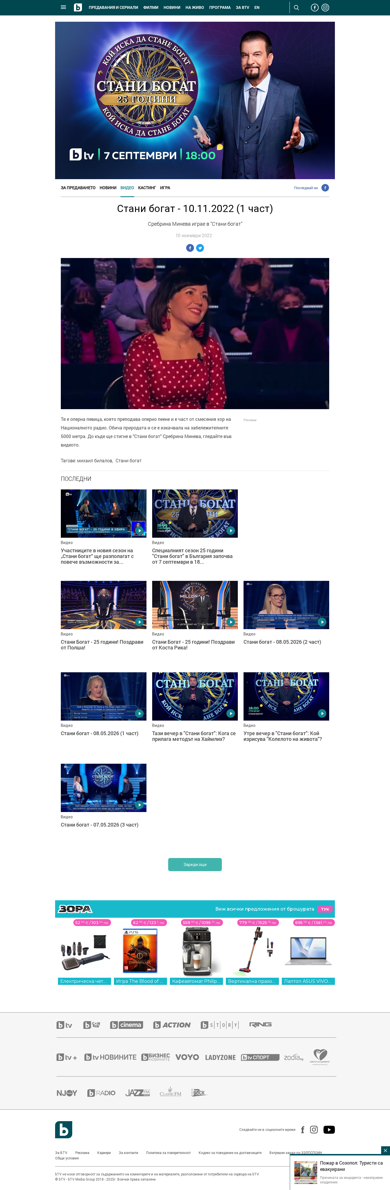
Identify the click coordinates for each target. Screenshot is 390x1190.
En (257, 7)
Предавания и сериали (113, 7)
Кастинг (147, 187)
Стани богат (129, 460)
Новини (172, 7)
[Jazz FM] (142, 1092)
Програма (220, 7)
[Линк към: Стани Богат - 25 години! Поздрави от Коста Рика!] (195, 624)
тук (325, 909)
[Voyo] (190, 1057)
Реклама (82, 1153)
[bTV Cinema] (131, 1025)
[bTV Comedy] (96, 1025)
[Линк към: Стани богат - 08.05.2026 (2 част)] (286, 624)
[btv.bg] (70, 1025)
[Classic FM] (175, 1093)
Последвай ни (306, 187)
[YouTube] (326, 1129)
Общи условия (67, 1158)
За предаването (78, 187)
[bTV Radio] (106, 1093)
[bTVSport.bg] (262, 1057)
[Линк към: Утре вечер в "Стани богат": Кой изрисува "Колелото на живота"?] (286, 715)
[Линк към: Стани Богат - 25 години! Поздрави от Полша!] (103, 624)
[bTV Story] (225, 1025)
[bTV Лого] (63, 1129)
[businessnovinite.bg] (158, 1057)
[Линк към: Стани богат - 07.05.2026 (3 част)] (103, 806)
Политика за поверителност (168, 1153)
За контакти (128, 1153)
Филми (150, 7)
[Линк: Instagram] (311, 1129)
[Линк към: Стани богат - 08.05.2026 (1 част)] (103, 715)
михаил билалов (94, 460)
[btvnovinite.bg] (112, 1057)
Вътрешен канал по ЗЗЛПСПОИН (296, 1153)
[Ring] (265, 1025)
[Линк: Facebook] (299, 1129)
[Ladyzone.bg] (223, 1057)
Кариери (104, 1153)
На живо (195, 7)
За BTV (61, 1153)
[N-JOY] (72, 1093)
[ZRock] (204, 1093)
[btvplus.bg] (70, 1057)
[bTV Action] (177, 1025)
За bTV (242, 7)
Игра (165, 187)
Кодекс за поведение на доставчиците (230, 1153)
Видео (127, 187)
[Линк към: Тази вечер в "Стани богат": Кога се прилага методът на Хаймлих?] (195, 715)
